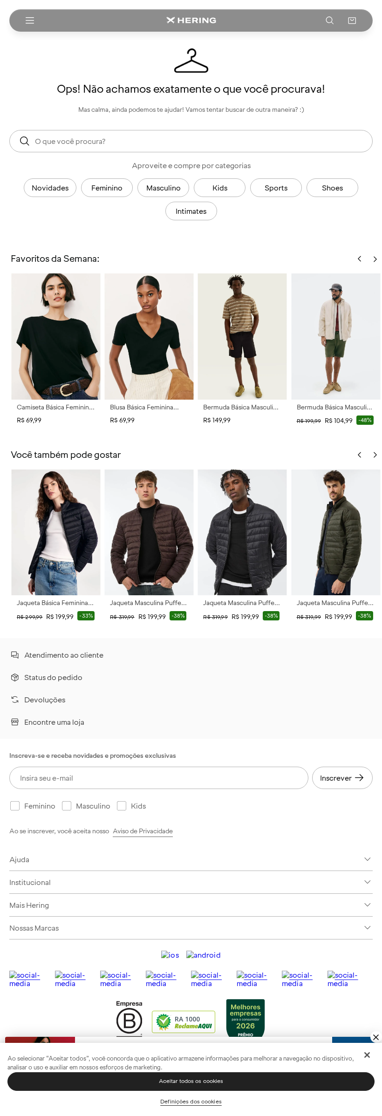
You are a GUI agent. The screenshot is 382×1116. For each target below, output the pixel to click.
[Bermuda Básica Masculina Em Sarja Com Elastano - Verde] (336, 336)
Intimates (191, 211)
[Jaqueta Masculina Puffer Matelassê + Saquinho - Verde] (336, 532)
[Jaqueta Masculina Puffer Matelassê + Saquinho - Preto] (242, 532)
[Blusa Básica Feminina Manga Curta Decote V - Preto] (149, 336)
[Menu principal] (29, 20)
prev (360, 455)
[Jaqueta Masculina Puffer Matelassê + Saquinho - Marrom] (149, 532)
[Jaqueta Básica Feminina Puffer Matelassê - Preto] (56, 532)
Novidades (50, 188)
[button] (352, 20)
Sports (276, 188)
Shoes (332, 188)
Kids (219, 188)
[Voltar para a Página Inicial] (191, 20)
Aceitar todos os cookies (191, 1081)
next (375, 455)
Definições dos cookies (191, 1101)
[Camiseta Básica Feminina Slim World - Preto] (56, 336)
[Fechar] (367, 1055)
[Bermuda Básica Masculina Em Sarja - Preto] (242, 336)
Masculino (163, 188)
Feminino (107, 188)
